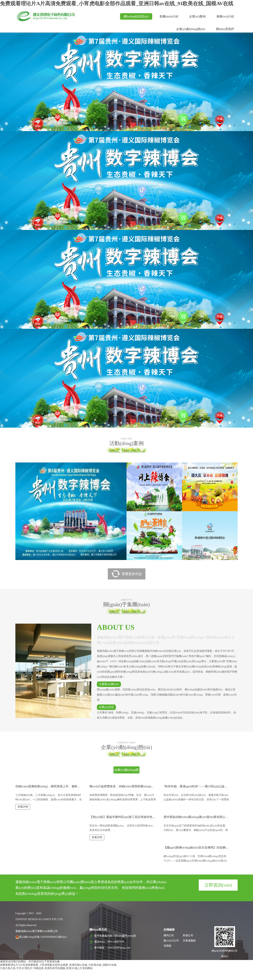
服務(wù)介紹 (225, 16)
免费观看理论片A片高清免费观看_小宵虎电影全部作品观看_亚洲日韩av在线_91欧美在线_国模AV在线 (116, 3)
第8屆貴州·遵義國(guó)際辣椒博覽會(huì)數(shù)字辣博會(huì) (92, 472)
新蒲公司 (188, 935)
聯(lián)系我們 (225, 29)
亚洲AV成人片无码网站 (79, 968)
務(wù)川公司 (171, 940)
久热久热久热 (8, 968)
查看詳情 (36, 512)
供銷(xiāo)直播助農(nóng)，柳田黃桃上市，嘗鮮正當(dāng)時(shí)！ (58, 786)
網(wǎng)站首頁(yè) (136, 16)
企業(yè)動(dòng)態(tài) (190, 29)
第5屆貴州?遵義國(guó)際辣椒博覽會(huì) (167, 468)
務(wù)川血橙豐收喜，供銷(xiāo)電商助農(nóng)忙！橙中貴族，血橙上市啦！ (139, 786)
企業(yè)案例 (197, 16)
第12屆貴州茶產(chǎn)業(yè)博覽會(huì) (165, 516)
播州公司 (169, 935)
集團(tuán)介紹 (168, 16)
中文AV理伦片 (24, 968)
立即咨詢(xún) (218, 885)
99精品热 (38, 968)
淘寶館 (167, 945)
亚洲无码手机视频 (54, 968)
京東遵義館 (189, 940)
